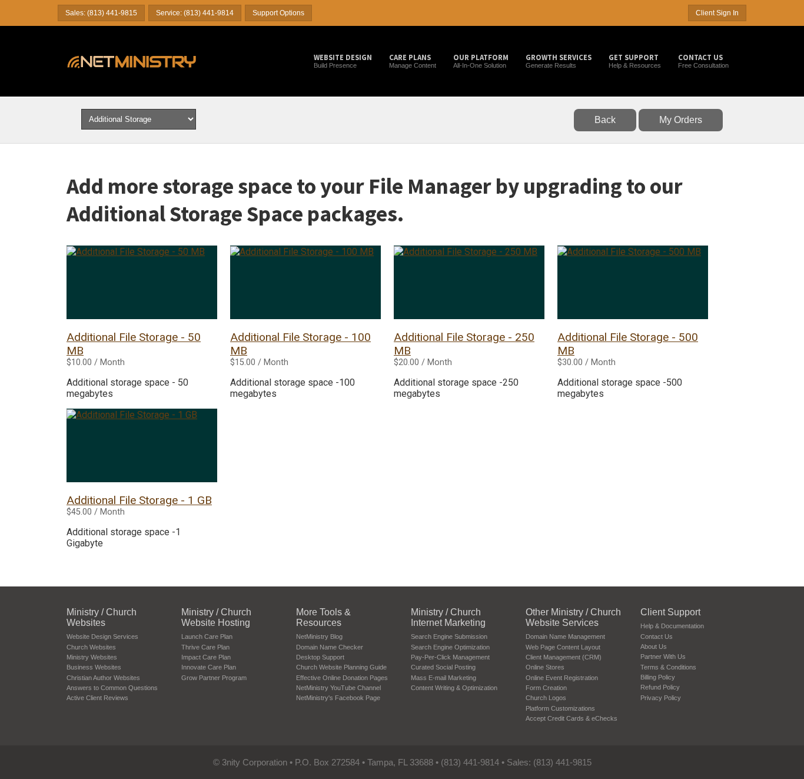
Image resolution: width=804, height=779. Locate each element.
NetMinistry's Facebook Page (338, 697)
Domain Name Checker (329, 647)
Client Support (670, 612)
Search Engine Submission (449, 636)
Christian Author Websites (103, 677)
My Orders (680, 120)
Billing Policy (657, 677)
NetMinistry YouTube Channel (338, 687)
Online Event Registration (562, 677)
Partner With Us (663, 656)
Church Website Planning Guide (341, 667)
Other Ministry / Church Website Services (573, 617)
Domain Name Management (565, 636)
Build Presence (343, 60)
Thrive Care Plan (205, 647)
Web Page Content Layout (563, 647)
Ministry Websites (92, 657)
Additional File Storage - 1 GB (139, 500)
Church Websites (91, 647)
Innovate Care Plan (208, 667)
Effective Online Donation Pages (342, 677)
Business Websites (94, 667)
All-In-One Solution (481, 60)
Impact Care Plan (206, 657)
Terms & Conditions (668, 667)
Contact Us (656, 636)
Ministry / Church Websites (102, 617)
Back (605, 120)
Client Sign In (717, 13)
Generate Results (559, 60)
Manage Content (412, 60)
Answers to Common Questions (112, 687)
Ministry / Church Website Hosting (216, 617)
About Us (653, 646)
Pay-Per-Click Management (450, 657)
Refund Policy (660, 687)
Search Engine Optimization (450, 647)
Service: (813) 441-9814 (195, 13)
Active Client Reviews (97, 697)
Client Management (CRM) (564, 657)
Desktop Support (320, 657)
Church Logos (546, 697)
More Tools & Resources (323, 617)
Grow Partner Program (214, 677)
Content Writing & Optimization (454, 687)
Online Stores (545, 667)
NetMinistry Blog (319, 636)
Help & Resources (635, 60)
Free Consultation (703, 60)
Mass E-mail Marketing (443, 677)
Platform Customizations (560, 708)
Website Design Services (102, 636)
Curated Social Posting (443, 667)
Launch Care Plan (206, 636)
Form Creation (546, 687)
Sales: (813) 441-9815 (101, 13)
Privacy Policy (660, 697)
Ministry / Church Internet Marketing (448, 617)
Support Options (278, 13)
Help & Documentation (672, 625)
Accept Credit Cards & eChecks (571, 718)
